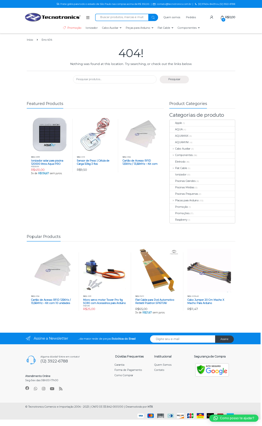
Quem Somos (162, 364)
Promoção (74, 27)
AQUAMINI (182, 142)
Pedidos (191, 17)
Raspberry (181, 219)
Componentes (187, 27)
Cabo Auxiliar (110, 27)
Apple (178, 123)
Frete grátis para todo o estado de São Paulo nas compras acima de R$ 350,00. (105, 3)
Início (30, 39)
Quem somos (171, 17)
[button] (233, 418)
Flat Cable (164, 27)
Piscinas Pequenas (186, 193)
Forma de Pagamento (128, 370)
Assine (224, 339)
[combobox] (121, 17)
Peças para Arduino (138, 27)
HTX (150, 406)
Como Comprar (123, 375)
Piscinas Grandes (185, 181)
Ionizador (92, 27)
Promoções (182, 213)
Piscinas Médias (184, 187)
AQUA (179, 129)
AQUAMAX (181, 135)
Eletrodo (180, 161)
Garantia (119, 364)
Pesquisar (174, 79)
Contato (159, 370)
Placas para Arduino (187, 200)
